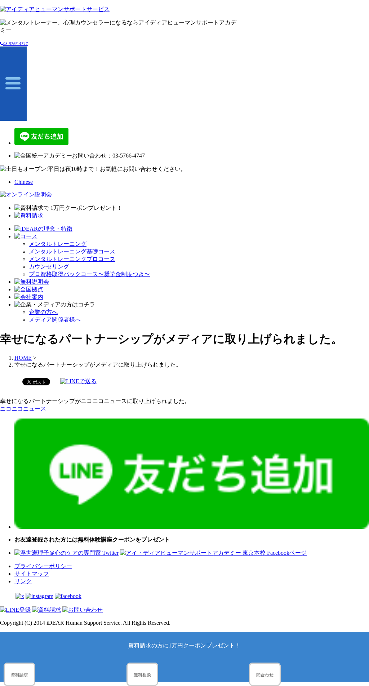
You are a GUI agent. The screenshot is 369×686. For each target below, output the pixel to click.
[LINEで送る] (78, 381)
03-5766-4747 (15, 43)
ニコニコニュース (23, 409)
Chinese (23, 182)
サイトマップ (31, 574)
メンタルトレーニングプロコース (72, 259)
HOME (23, 358)
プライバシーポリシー (43, 566)
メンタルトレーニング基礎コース (72, 251)
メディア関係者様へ (55, 320)
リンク (23, 581)
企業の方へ (43, 312)
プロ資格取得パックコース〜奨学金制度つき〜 (89, 274)
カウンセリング (49, 267)
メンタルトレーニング (57, 244)
